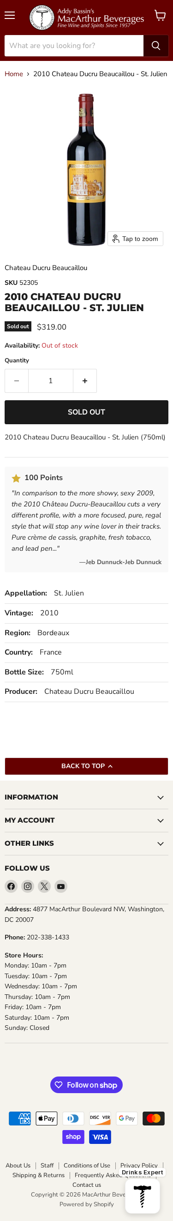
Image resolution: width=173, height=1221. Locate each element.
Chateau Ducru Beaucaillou (46, 267)
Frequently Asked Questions (113, 1175)
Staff (47, 1165)
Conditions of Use (87, 1165)
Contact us (86, 1185)
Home (14, 74)
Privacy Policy (139, 1165)
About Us (18, 1165)
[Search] (155, 45)
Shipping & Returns (38, 1175)
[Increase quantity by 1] (85, 381)
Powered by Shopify (87, 1204)
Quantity (17, 360)
